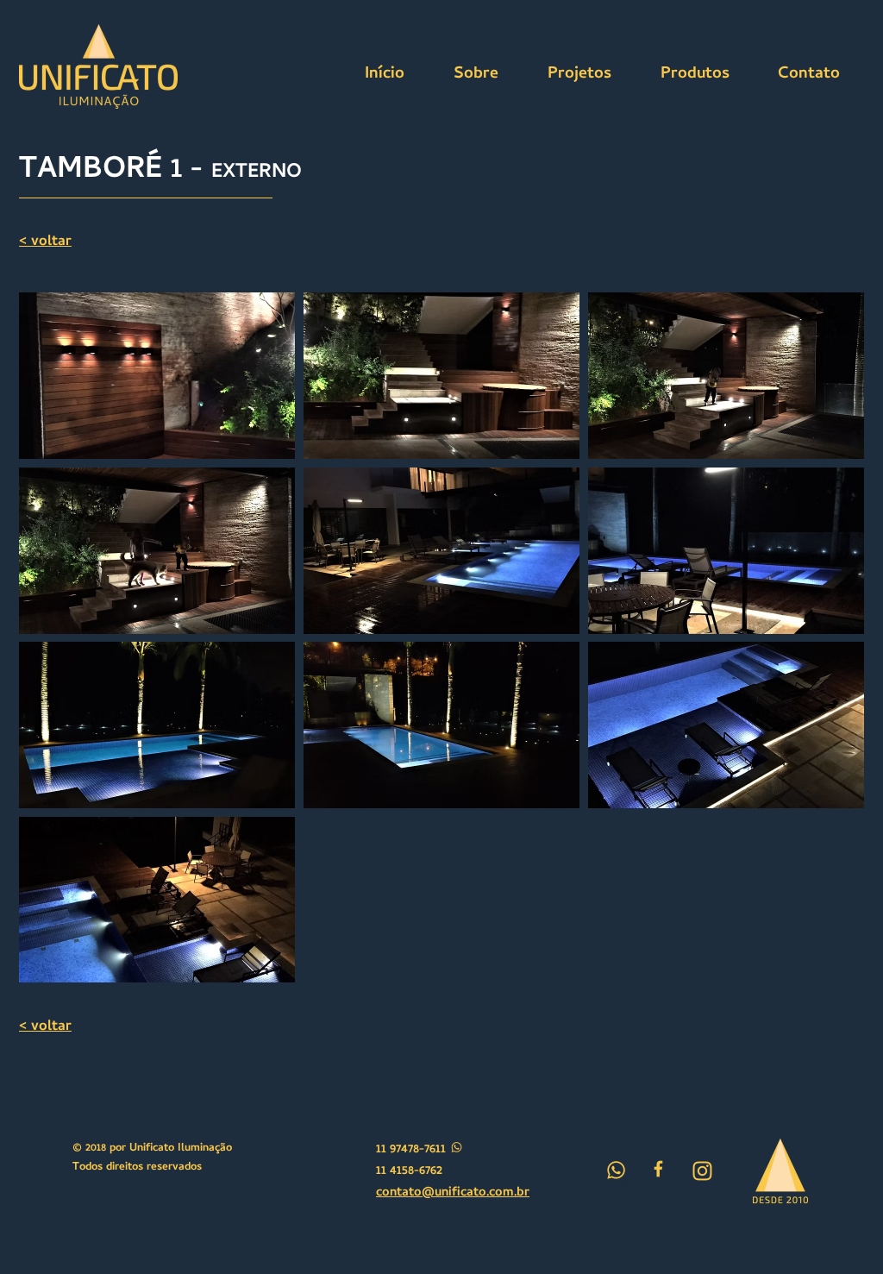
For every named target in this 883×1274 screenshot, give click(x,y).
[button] (157, 375)
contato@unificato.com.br (452, 1193)
